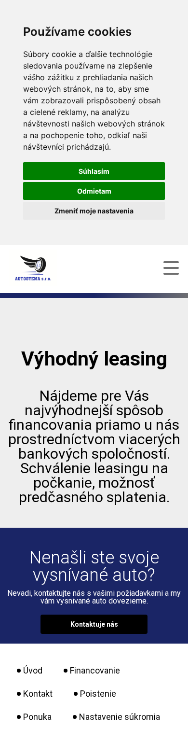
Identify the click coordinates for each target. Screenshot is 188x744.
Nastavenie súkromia (119, 717)
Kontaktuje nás (94, 624)
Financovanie (95, 670)
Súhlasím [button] (94, 171)
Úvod (32, 670)
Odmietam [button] (94, 191)
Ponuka (37, 717)
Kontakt (38, 693)
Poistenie (98, 693)
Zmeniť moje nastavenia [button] (94, 211)
